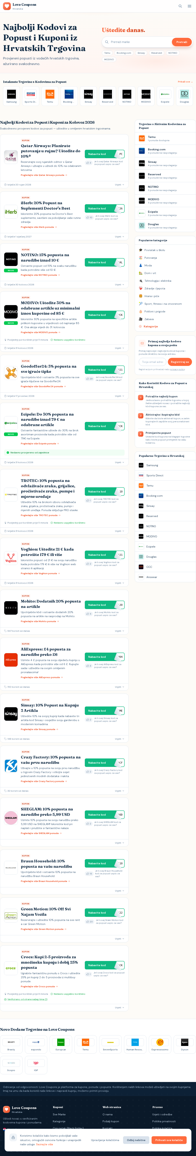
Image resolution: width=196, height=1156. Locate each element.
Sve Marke (59, 1114)
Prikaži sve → (185, 81)
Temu (107, 52)
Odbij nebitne (136, 1140)
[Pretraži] (180, 6)
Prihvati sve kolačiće (169, 1140)
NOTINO (172, 52)
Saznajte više (44, 1144)
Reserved (156, 52)
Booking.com (124, 52)
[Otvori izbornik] (189, 6)
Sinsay (141, 52)
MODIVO (109, 59)
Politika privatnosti (164, 1121)
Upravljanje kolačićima (105, 1140)
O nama (108, 1114)
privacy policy (177, 369)
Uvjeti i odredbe (162, 1114)
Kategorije (59, 1121)
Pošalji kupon (111, 1121)
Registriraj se (180, 362)
